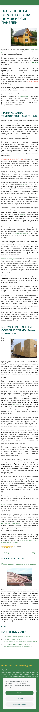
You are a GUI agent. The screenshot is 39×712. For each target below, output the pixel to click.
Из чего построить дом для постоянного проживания (20, 641)
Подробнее (4, 626)
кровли (22, 214)
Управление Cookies (19, 704)
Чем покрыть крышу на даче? (13, 639)
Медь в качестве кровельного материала (18, 564)
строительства (23, 96)
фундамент (24, 184)
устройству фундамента (28, 541)
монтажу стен (6, 543)
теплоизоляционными (20, 233)
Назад (6, 553)
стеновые (34, 62)
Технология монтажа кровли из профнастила (18, 646)
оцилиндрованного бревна (11, 523)
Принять (19, 693)
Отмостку (4, 504)
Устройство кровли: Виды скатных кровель (17, 637)
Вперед (32, 553)
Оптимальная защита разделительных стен (17, 644)
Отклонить (19, 698)
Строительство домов (9, 259)
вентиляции (17, 405)
